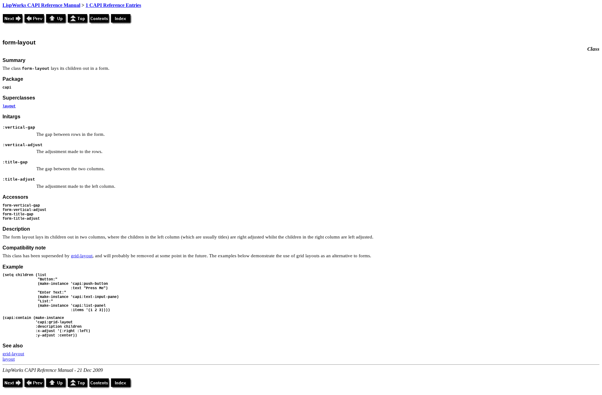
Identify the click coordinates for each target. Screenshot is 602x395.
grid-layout (81, 255)
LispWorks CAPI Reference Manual (41, 5)
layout (9, 106)
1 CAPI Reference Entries (113, 5)
